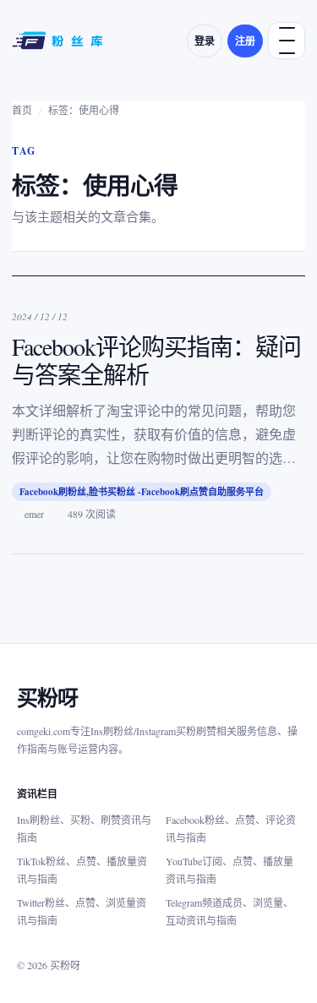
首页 (22, 110)
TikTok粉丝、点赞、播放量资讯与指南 (82, 870)
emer (34, 514)
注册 (245, 41)
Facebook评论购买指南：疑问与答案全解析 (156, 360)
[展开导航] (286, 40)
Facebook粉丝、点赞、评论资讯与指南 (231, 828)
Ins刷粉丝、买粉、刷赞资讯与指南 (84, 828)
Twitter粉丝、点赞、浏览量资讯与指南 (81, 911)
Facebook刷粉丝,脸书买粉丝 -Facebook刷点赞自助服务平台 (141, 492)
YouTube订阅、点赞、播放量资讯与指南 (229, 870)
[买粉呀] (59, 40)
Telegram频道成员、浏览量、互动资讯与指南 (229, 911)
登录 (204, 41)
